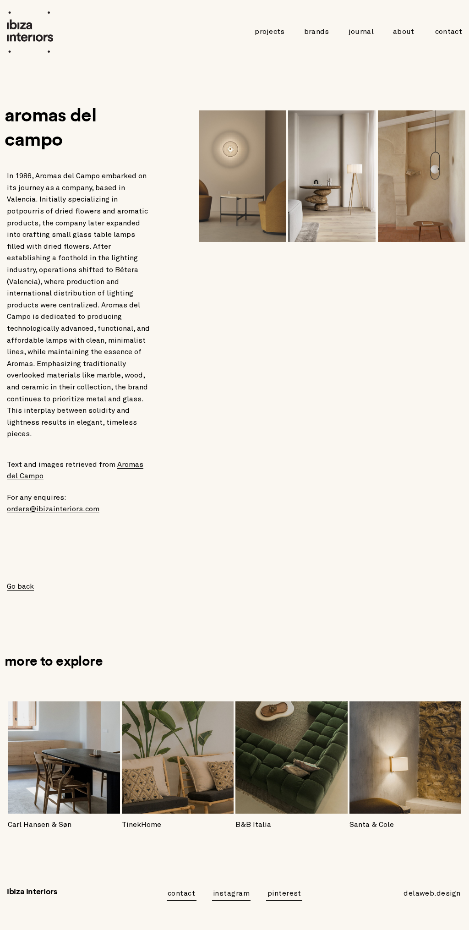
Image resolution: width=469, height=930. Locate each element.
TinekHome (141, 824)
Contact (448, 31)
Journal (361, 31)
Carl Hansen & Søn (39, 824)
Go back (20, 586)
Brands (316, 31)
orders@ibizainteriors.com (53, 509)
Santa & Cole (371, 824)
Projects (270, 31)
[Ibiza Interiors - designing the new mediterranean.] (32, 32)
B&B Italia (253, 824)
